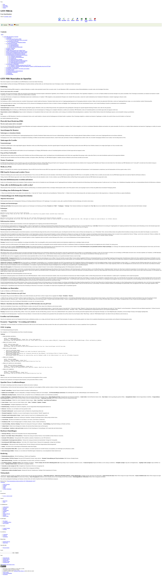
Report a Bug (5, 516)
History (4, 7)
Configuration (6, 510)
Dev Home (5, 521)
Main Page (5, 500)
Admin (77, 20)
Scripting (5, 485)
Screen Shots (86, 21)
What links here (6, 557)
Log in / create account (7, 495)
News (68, 20)
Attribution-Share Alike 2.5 (19, 571)
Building (5, 511)
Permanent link (6, 562)
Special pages (5, 560)
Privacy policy (6, 572)
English (11, 24)
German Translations (7, 488)
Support (73, 20)
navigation (6, 16)
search (10, 16)
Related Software (6, 513)
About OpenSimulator (7, 573)
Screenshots (5, 536)
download (5, 508)
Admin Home (6, 507)
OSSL (4, 487)
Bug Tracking (6, 523)
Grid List (90, 20)
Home (59, 20)
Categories (3, 482)
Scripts (4, 486)
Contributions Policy (7, 522)
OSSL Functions (6, 484)
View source (5, 6)
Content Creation (6, 528)
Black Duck (5, 542)
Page (4, 4)
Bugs (95, 20)
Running (5, 509)
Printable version (6, 561)
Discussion (5, 5)
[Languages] (2, 25)
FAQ (4, 512)
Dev (82, 20)
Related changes (6, 559)
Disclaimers (5, 574)
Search (2, 550)
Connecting (5, 534)
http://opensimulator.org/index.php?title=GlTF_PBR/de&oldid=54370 (21, 481)
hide (2, 34)
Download (64, 20)
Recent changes (6, 547)
